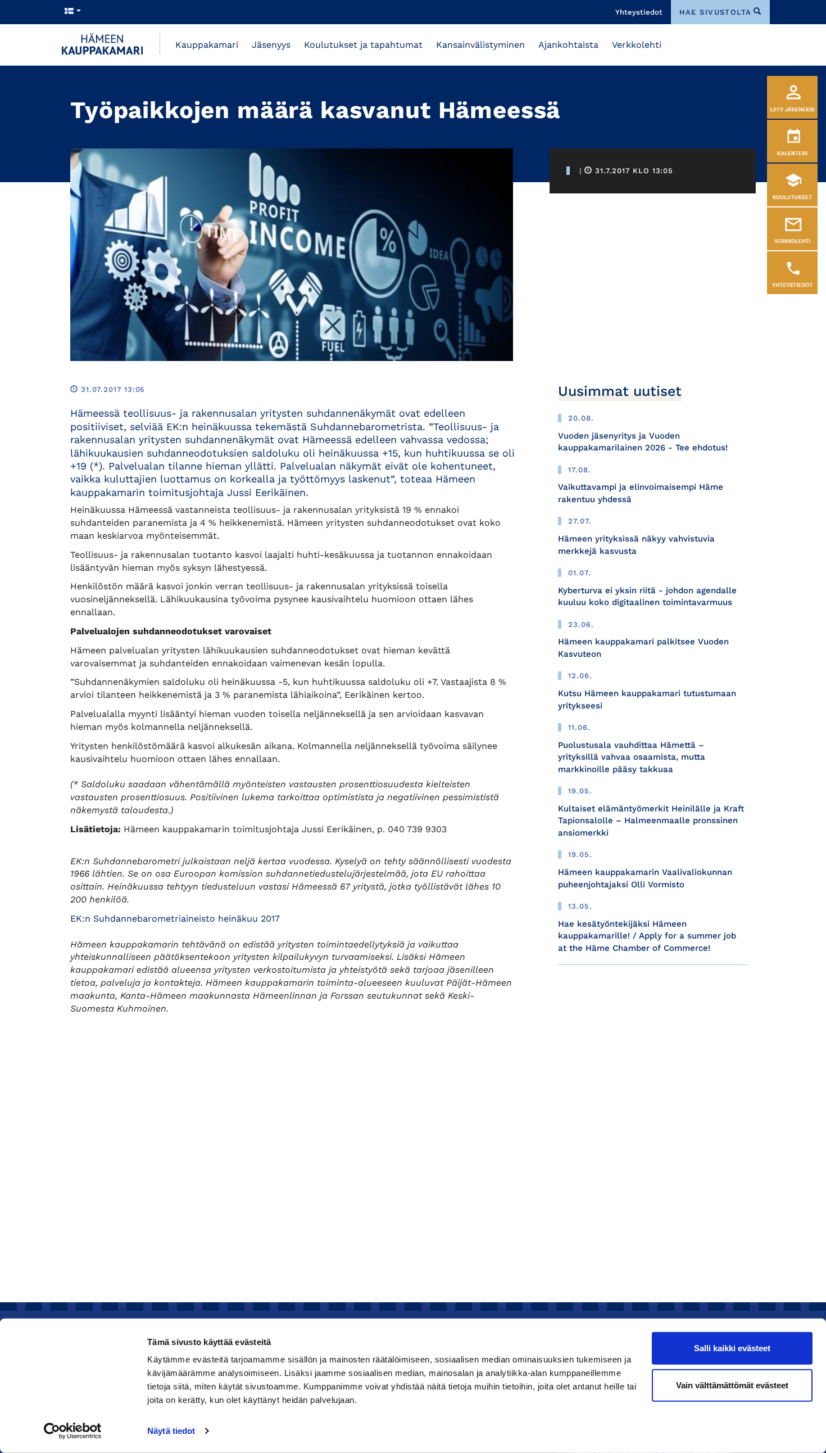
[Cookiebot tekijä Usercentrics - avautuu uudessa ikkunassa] (73, 1431)
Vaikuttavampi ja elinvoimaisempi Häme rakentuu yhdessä (640, 493)
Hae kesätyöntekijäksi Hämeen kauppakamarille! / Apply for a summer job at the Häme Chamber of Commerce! (647, 936)
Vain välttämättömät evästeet (732, 1384)
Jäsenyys (271, 44)
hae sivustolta (715, 12)
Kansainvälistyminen (480, 44)
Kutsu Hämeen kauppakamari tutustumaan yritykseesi (647, 699)
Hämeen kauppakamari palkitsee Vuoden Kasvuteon (643, 647)
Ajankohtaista (568, 44)
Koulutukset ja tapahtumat (363, 44)
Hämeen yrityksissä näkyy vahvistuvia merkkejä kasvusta (636, 545)
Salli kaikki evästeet (732, 1348)
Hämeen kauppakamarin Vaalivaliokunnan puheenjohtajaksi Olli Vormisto (645, 878)
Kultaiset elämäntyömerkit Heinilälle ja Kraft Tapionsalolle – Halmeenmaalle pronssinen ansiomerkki (651, 821)
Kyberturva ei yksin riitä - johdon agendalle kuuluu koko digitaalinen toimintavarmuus (647, 596)
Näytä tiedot (171, 1431)
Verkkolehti (636, 44)
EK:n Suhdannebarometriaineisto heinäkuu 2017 (175, 918)
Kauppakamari (206, 44)
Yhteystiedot (638, 12)
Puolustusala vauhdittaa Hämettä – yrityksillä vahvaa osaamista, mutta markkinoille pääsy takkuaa (631, 757)
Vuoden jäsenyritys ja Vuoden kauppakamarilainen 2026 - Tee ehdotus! (643, 442)
